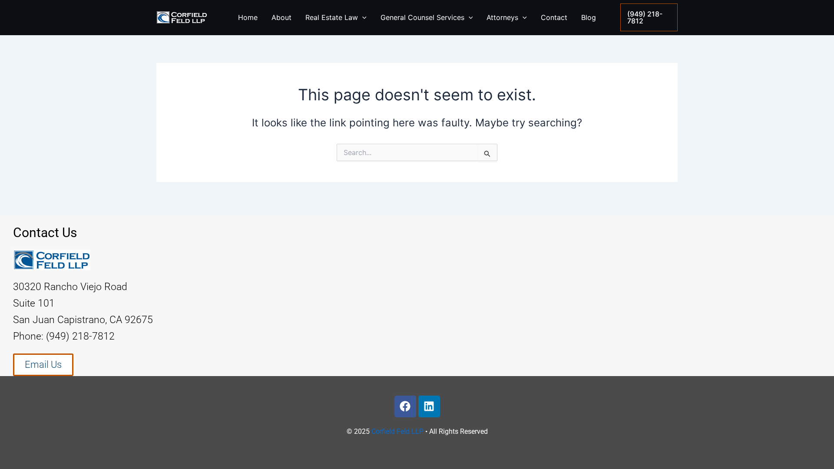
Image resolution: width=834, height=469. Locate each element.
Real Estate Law (331, 17)
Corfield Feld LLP (397, 431)
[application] (362, 17)
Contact (554, 17)
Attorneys (502, 17)
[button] (649, 17)
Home (248, 17)
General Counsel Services (422, 17)
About (281, 17)
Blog (588, 17)
